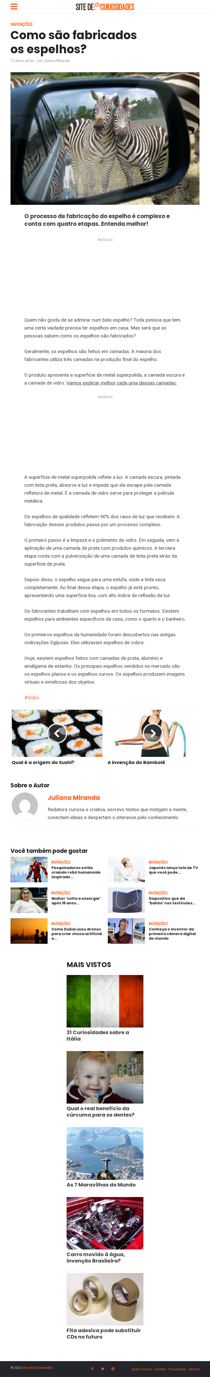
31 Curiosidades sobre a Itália (98, 1035)
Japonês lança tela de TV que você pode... (173, 870)
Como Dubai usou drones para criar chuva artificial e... (76, 934)
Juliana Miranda (57, 60)
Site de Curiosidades (37, 1368)
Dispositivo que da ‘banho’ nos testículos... (172, 901)
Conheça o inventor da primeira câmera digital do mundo (172, 934)
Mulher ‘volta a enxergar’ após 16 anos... (76, 901)
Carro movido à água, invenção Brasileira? (96, 1257)
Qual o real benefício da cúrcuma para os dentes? (100, 1111)
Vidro (33, 698)
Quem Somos (142, 1369)
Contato (160, 1369)
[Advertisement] (105, 278)
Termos (194, 1369)
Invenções (21, 24)
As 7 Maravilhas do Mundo (101, 1184)
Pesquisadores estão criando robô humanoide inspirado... (76, 872)
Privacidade (177, 1369)
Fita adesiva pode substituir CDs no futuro (104, 1333)
